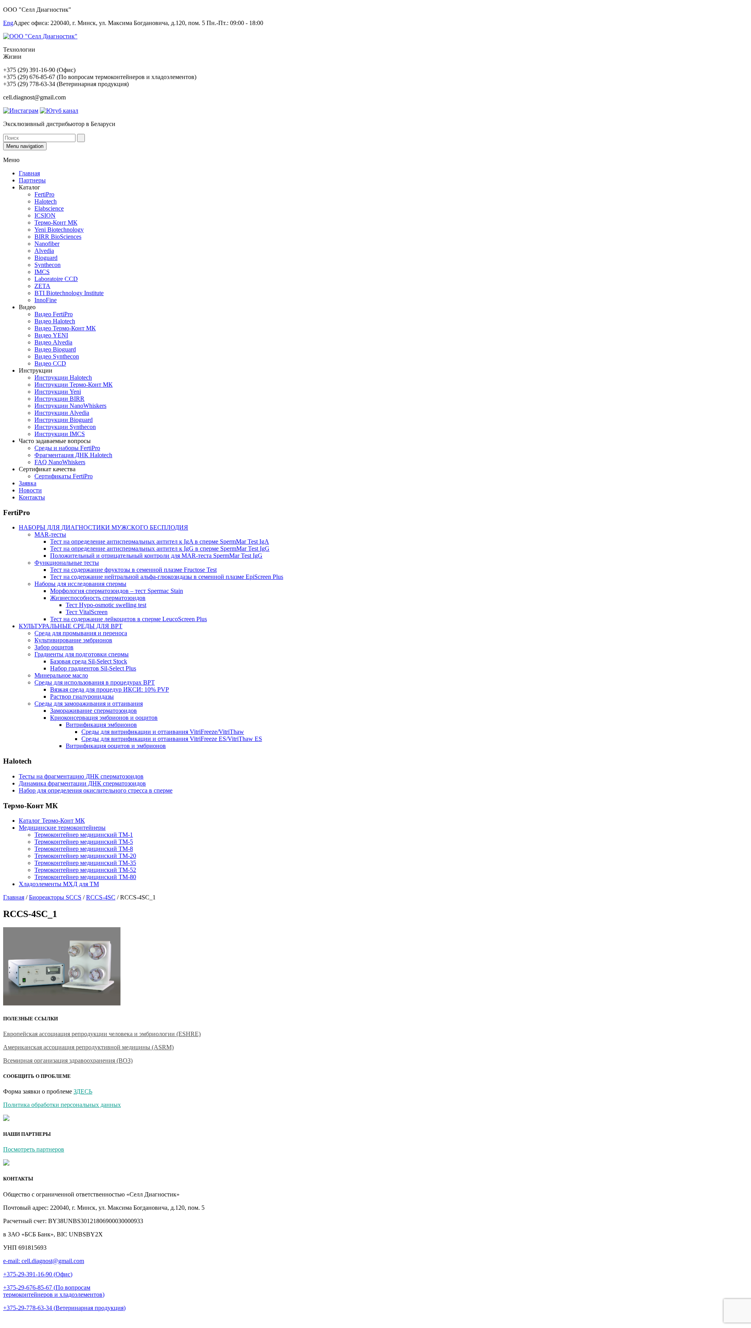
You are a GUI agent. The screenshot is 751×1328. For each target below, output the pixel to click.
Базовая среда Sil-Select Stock (88, 661)
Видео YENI (51, 335)
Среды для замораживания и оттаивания (88, 703)
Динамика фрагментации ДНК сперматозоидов (82, 783)
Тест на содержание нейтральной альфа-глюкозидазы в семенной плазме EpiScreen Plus (166, 576)
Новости (30, 490)
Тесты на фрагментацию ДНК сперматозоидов (81, 776)
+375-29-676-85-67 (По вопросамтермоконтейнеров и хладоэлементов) (53, 1291)
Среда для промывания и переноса (80, 633)
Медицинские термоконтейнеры (62, 827)
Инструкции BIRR (59, 398)
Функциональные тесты (66, 562)
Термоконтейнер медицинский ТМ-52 (85, 870)
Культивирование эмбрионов (73, 640)
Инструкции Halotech (63, 377)
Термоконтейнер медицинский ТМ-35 (85, 863)
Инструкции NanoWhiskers (70, 405)
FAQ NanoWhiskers (59, 462)
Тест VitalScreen (87, 612)
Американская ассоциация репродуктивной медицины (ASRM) (88, 1047)
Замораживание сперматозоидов (93, 710)
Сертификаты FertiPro (63, 476)
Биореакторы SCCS (55, 897)
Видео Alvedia (53, 342)
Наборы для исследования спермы (80, 583)
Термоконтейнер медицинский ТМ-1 (83, 834)
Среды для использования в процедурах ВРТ (94, 682)
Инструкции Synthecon (65, 426)
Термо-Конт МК (55, 222)
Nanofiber (46, 243)
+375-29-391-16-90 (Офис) (37, 1274)
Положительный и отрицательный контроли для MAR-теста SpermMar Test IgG (156, 555)
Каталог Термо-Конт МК (52, 820)
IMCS (42, 271)
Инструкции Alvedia (61, 412)
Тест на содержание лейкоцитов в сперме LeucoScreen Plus (128, 619)
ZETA (42, 286)
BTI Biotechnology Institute (69, 293)
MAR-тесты (50, 534)
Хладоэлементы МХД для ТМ (59, 884)
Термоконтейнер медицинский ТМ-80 (85, 877)
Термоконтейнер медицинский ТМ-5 (83, 841)
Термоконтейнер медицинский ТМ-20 (85, 855)
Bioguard (45, 257)
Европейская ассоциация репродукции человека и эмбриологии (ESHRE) (102, 1034)
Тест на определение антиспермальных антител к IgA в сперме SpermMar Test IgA (159, 541)
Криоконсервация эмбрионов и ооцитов (104, 717)
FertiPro (44, 194)
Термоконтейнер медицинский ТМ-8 (83, 848)
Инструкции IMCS (59, 434)
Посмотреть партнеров (33, 1149)
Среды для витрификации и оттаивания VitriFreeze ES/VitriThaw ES (171, 738)
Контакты (32, 497)
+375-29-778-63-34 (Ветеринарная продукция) (64, 1308)
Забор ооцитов (54, 647)
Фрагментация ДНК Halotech (73, 455)
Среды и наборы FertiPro (67, 448)
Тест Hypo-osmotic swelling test (106, 605)
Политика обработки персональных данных (62, 1104)
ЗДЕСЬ (83, 1091)
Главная (29, 173)
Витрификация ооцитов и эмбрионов (116, 745)
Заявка (27, 483)
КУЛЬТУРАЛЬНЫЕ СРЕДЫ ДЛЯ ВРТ (70, 626)
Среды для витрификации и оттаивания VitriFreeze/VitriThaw (162, 731)
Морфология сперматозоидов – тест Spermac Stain (116, 590)
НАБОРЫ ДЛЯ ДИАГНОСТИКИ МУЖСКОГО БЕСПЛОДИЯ (103, 527)
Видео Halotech (54, 321)
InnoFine (45, 300)
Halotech (45, 201)
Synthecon (47, 264)
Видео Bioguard (55, 349)
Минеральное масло (61, 675)
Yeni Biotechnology (59, 229)
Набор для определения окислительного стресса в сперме (95, 790)
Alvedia (44, 250)
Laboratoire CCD (56, 279)
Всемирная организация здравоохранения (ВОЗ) (68, 1060)
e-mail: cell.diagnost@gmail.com (43, 1261)
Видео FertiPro (53, 314)
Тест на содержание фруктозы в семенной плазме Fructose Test (133, 569)
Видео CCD (50, 363)
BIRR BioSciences (57, 236)
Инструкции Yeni (57, 391)
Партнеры (32, 180)
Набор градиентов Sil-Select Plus (93, 668)
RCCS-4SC (100, 897)
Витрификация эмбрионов (101, 724)
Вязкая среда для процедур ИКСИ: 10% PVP (109, 689)
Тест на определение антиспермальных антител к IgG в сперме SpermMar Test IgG (159, 548)
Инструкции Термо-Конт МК (73, 384)
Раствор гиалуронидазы (82, 696)
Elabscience (49, 208)
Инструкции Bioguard (63, 419)
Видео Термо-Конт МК (65, 328)
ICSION (45, 215)
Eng (8, 23)
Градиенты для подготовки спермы (81, 654)
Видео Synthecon (56, 356)
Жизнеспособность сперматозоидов (98, 598)
